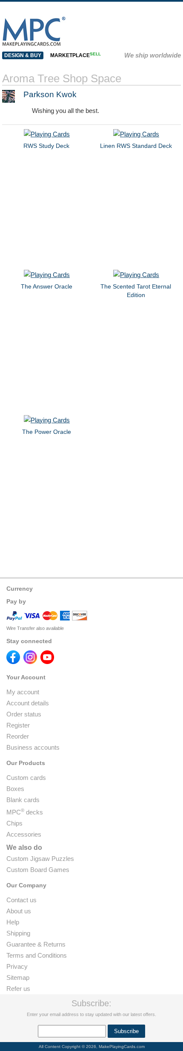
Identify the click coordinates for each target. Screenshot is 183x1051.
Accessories (23, 834)
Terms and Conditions (36, 955)
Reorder (17, 736)
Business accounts (33, 747)
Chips (14, 823)
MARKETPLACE (75, 55)
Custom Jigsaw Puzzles (40, 858)
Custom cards (26, 777)
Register (18, 725)
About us (18, 911)
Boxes (15, 788)
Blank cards (23, 799)
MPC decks (24, 812)
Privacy (17, 966)
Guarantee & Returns (36, 944)
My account (22, 692)
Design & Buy (22, 55)
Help (12, 922)
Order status (23, 714)
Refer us (18, 988)
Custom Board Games (37, 869)
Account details (27, 703)
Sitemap (17, 977)
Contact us (21, 900)
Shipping (18, 933)
